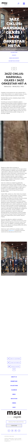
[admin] (14, 259)
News (14, 394)
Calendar (14, 390)
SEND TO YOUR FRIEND (15, 358)
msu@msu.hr (7, 441)
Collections (14, 385)
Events (14, 55)
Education (14, 398)
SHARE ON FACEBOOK (15, 362)
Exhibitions (14, 52)
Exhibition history (14, 61)
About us (14, 376)
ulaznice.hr (11, 230)
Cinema (14, 403)
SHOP (14, 407)
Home (2, 49)
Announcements (14, 58)
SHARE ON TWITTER (14, 366)
